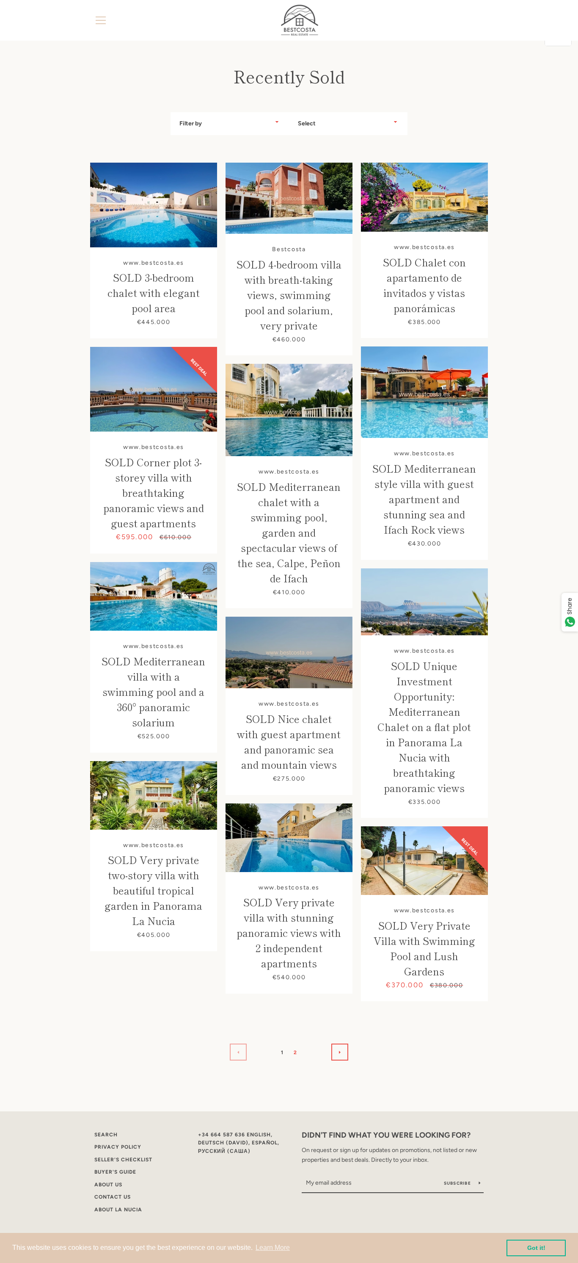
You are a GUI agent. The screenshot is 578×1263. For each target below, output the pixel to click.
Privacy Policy (117, 1147)
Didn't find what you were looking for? (386, 1135)
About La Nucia (118, 1210)
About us (108, 1185)
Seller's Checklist (123, 1160)
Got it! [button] (536, 1247)
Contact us (112, 1197)
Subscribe (458, 1183)
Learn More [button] (273, 1247)
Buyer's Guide (115, 1172)
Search (106, 1135)
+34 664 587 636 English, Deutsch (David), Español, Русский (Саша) (238, 1143)
